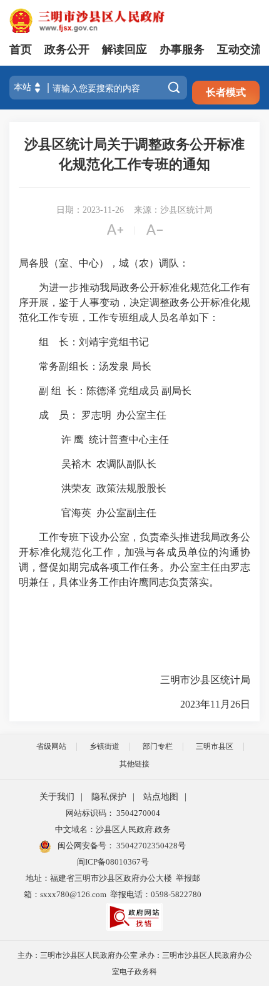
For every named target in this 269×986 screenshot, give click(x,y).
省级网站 (51, 746)
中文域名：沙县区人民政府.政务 (113, 829)
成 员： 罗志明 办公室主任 (92, 415)
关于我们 (56, 796)
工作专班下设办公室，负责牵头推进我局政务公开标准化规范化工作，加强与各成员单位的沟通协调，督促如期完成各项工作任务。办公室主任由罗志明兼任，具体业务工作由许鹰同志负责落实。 (134, 559)
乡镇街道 (104, 746)
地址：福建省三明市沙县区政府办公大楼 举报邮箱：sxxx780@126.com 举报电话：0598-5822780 (112, 886)
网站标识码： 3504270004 (113, 813)
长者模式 (226, 92)
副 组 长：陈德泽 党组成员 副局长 (106, 390)
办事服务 (182, 49)
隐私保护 (108, 796)
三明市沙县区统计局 (195, 679)
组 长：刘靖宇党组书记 (84, 342)
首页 (20, 49)
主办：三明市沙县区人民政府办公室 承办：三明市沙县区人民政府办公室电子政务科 (135, 963)
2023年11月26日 (210, 704)
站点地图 (160, 796)
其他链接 (134, 764)
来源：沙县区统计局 (173, 210)
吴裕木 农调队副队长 (87, 464)
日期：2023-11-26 (90, 210)
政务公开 (66, 49)
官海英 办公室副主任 (87, 512)
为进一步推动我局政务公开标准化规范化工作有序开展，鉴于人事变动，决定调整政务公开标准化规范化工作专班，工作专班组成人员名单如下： (134, 302)
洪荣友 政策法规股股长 (92, 488)
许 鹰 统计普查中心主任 (94, 439)
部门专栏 (158, 746)
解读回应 (124, 49)
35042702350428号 (150, 845)
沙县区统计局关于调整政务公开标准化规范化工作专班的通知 (134, 154)
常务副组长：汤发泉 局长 (85, 366)
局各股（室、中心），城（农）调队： (104, 263)
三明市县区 (214, 746)
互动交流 (239, 49)
